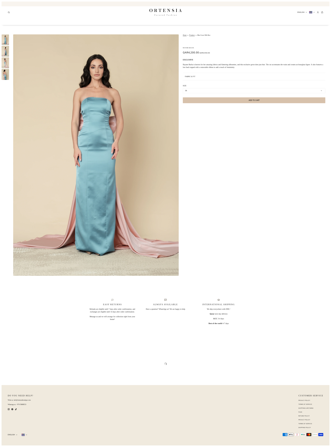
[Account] (318, 12)
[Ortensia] (165, 12)
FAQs (300, 412)
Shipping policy (304, 427)
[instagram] (9, 409)
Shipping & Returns (305, 408)
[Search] (9, 12)
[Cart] (322, 12)
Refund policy (304, 416)
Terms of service (305, 423)
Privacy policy (304, 419)
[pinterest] (12, 409)
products (192, 35)
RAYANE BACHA (188, 47)
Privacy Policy (304, 400)
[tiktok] (16, 409)
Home (185, 35)
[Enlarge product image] (96, 155)
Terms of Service (305, 404)
